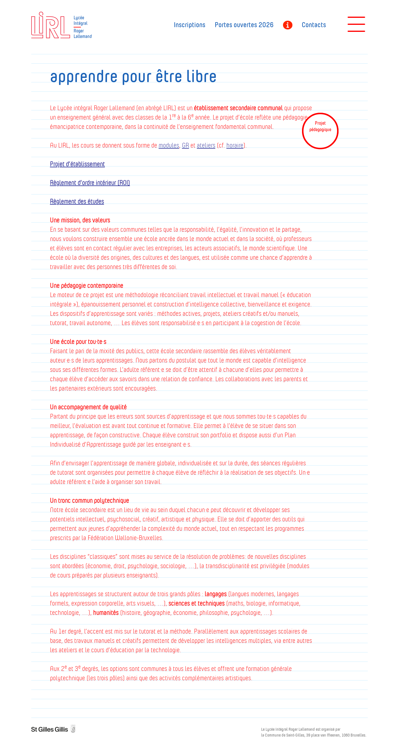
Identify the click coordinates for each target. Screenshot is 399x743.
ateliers (206, 145)
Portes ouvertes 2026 (244, 25)
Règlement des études (77, 201)
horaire (234, 145)
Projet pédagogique (287, 26)
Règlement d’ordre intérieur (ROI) (90, 183)
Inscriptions (189, 25)
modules (169, 145)
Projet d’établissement (77, 164)
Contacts (314, 25)
